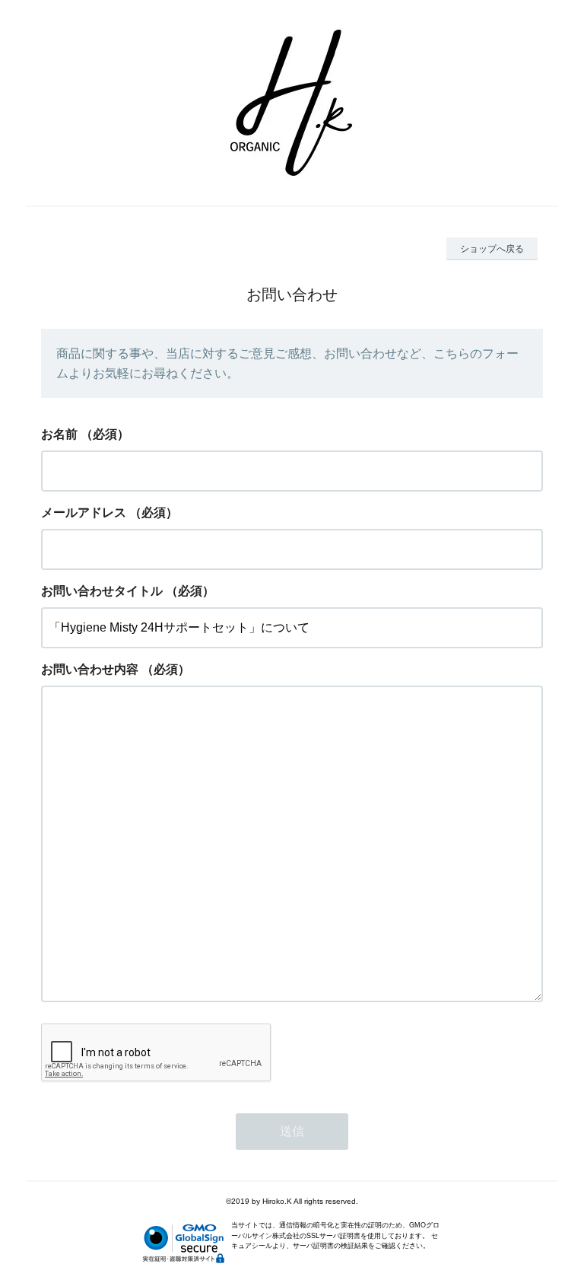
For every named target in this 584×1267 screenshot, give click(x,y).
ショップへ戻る (492, 249)
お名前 (59, 434)
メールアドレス (83, 512)
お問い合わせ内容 (89, 669)
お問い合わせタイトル (102, 590)
